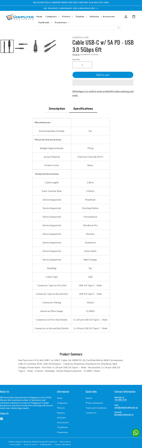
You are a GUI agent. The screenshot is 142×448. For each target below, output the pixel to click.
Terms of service (30, 444)
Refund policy (65, 442)
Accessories (63, 422)
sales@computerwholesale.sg (126, 407)
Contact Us (91, 413)
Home (60, 398)
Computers (62, 403)
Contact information (63, 444)
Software (61, 417)
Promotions (62, 432)
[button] (102, 82)
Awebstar (53, 442)
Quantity (76, 59)
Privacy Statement (94, 403)
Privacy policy (15, 444)
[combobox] (79, 28)
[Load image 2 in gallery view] (21, 46)
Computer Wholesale (23, 442)
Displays (61, 413)
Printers (61, 408)
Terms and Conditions (96, 408)
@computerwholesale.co (124, 414)
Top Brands (62, 427)
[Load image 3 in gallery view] (35, 46)
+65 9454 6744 (120, 399)
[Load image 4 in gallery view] (49, 46)
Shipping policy (46, 444)
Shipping (75, 54)
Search (89, 398)
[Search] (119, 28)
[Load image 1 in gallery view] (7, 46)
